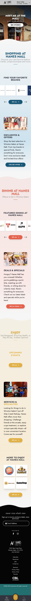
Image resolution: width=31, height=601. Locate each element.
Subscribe (15, 557)
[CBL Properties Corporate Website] (15, 578)
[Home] (8, 2)
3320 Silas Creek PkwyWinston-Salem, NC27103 (15, 549)
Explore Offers (14, 165)
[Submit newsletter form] (26, 523)
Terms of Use (15, 572)
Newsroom (15, 559)
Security (15, 574)
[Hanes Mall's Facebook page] (13, 533)
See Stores (16, 25)
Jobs (15, 562)
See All (14, 102)
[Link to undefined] (10, 90)
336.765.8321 (15, 552)
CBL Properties (12, 586)
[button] (23, 2)
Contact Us (15, 564)
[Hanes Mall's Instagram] (18, 533)
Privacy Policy (15, 570)
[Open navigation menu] (15, 597)
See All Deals (14, 306)
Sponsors (15, 567)
